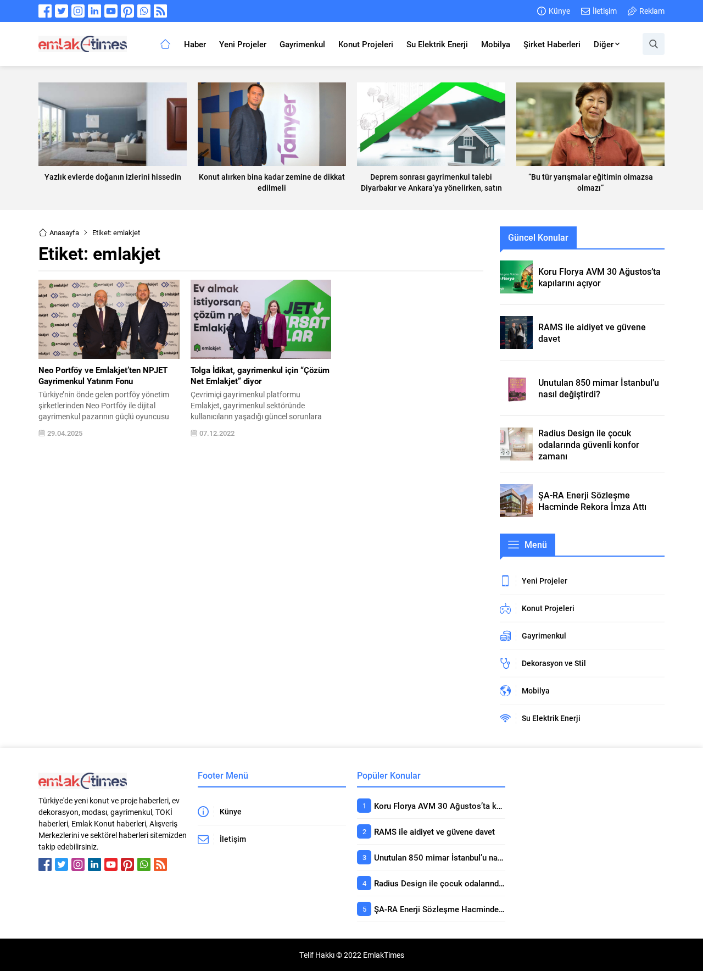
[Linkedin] (94, 11)
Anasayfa (64, 232)
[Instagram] (78, 11)
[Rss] (160, 11)
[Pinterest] (127, 11)
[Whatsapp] (143, 11)
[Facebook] (45, 11)
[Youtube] (111, 11)
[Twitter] (61, 11)
